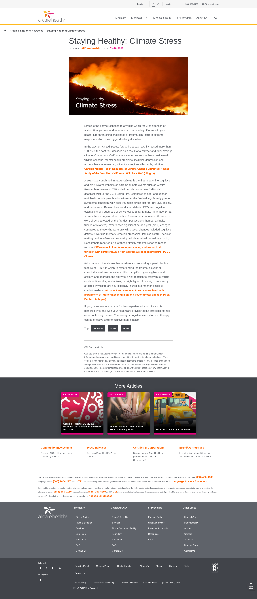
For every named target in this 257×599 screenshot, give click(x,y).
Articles (38, 30)
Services (80, 528)
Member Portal (191, 545)
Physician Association (158, 528)
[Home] (51, 16)
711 (80, 481)
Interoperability (191, 523)
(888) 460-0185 (191, 4)
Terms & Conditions (129, 582)
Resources (81, 539)
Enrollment (81, 534)
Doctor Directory (125, 566)
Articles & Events (20, 30)
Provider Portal (155, 517)
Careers (188, 534)
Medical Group (191, 517)
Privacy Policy (80, 582)
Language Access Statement (189, 481)
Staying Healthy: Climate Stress (66, 30)
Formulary (117, 534)
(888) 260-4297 (62, 481)
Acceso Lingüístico (100, 496)
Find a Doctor (82, 517)
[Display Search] (215, 18)
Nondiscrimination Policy (104, 582)
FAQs (78, 545)
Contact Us (81, 551)
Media (159, 566)
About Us (188, 539)
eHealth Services (156, 523)
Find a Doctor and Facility (124, 528)
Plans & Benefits (84, 523)
